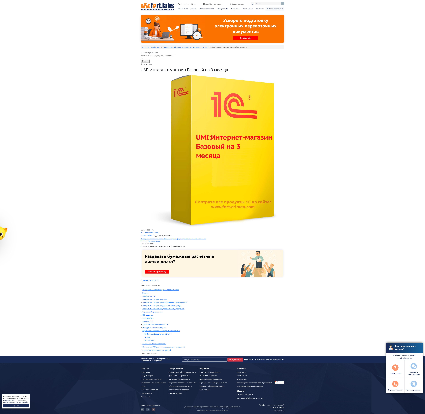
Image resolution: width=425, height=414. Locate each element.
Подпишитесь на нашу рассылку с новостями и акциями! (155, 360)
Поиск (146, 61)
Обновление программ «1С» (180, 386)
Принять (16, 406)
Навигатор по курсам (208, 376)
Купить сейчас (146, 235)
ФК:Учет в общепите (245, 394)
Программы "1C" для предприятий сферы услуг (161, 305)
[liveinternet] (279, 373)
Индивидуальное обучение (210, 379)
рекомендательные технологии (217, 410)
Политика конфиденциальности (250, 386)
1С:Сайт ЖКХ (149, 340)
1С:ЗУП (143, 386)
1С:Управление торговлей (151, 379)
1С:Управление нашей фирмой (153, 383)
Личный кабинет (276, 9)
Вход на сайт (242, 379)
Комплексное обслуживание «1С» (182, 372)
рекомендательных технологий (15, 402)
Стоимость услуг (175, 393)
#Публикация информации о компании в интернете (184, 239)
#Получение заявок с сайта (152, 239)
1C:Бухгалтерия (147, 376)
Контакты (260, 9)
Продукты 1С (222, 9)
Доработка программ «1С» (179, 376)
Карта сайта (241, 372)
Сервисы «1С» (146, 393)
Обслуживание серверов (179, 390)
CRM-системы (147, 318)
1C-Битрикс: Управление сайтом (157, 334)
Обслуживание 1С (207, 9)
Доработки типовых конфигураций (156, 350)
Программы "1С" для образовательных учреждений (163, 347)
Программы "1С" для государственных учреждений (163, 308)
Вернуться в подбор (150, 280)
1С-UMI (147, 337)
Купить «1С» (146, 397)
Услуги (193, 9)
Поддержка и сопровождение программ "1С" (160, 290)
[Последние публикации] (252, 3)
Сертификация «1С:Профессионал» (213, 383)
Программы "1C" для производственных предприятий (164, 302)
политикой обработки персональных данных (269, 359)
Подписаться (236, 359)
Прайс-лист (183, 9)
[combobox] (269, 3)
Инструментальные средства (154, 327)
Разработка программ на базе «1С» (183, 383)
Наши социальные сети (150, 405)
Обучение (235, 9)
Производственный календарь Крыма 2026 (254, 383)
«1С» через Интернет (149, 390)
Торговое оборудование (152, 312)
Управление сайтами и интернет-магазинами (161, 331)
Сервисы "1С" (147, 321)
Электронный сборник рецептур (250, 398)
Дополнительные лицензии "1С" (155, 324)
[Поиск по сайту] (282, 3)
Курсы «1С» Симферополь (209, 372)
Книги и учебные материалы (154, 344)
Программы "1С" (149, 296)
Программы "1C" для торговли (154, 299)
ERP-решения (147, 315)
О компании (248, 9)
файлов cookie (8, 400)
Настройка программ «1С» (179, 379)
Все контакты (278, 410)
